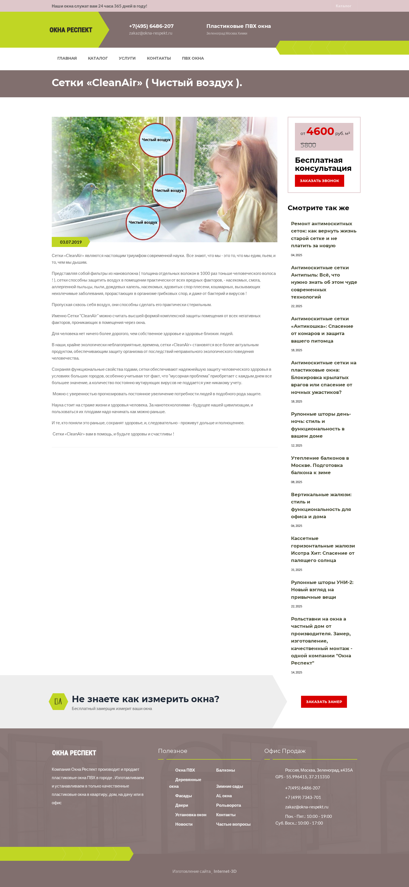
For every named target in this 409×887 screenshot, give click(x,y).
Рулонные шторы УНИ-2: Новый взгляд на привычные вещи (322, 590)
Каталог (343, 5)
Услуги (127, 58)
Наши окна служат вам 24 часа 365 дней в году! (99, 5)
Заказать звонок (319, 180)
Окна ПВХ (185, 769)
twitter (303, 47)
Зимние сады (229, 786)
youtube (320, 47)
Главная (67, 58)
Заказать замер (324, 701)
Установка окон (190, 814)
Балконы (225, 769)
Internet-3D (225, 871)
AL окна (224, 795)
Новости (184, 824)
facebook (286, 47)
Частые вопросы (233, 824)
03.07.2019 (71, 241)
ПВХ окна (193, 58)
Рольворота (228, 805)
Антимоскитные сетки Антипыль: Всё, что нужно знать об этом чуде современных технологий (324, 282)
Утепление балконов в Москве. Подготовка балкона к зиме (320, 465)
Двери (181, 805)
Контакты (159, 58)
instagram (337, 47)
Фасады (183, 795)
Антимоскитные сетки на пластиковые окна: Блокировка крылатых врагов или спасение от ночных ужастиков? (323, 377)
